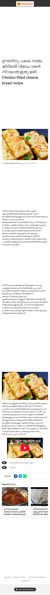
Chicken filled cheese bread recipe (21, 463)
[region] (25, 106)
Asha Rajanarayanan (12, 163)
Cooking (12, 468)
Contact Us (25, 581)
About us (8, 577)
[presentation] (44, 504)
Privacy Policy (19, 577)
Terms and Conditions (37, 577)
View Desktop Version (26, 589)
